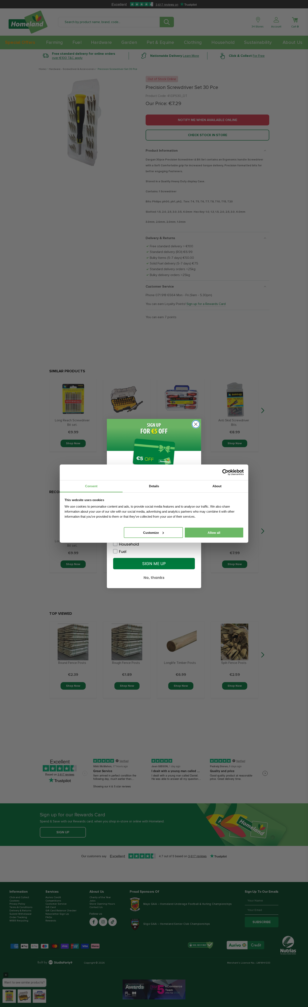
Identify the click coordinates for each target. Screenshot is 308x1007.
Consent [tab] (91, 486)
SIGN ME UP (154, 564)
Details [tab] (154, 486)
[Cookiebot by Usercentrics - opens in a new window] (225, 472)
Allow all (214, 532)
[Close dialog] (195, 424)
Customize (151, 532)
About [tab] (216, 486)
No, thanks (154, 577)
